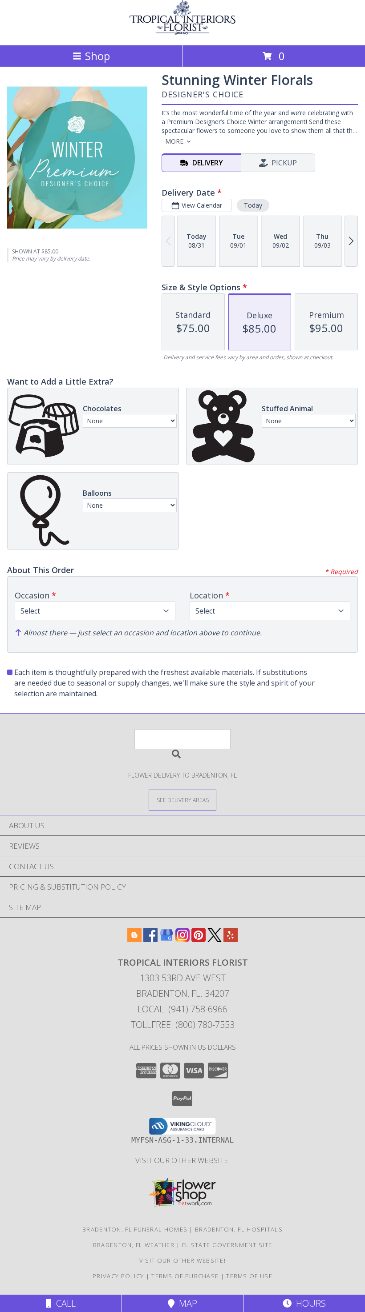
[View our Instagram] (182, 939)
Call (64, 1303)
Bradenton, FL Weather (133, 1245)
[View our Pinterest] (198, 939)
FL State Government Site (227, 1245)
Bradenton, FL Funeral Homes (134, 1229)
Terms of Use (249, 1276)
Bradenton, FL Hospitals (239, 1229)
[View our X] (214, 939)
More (174, 141)
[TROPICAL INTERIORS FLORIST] (182, 32)
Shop (97, 55)
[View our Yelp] (230, 939)
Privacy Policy (118, 1276)
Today (253, 205)
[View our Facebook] (150, 939)
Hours (309, 1303)
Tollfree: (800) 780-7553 (183, 1025)
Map (185, 1303)
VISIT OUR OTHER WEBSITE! (182, 1160)
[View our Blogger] (134, 939)
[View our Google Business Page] (166, 939)
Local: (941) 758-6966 (182, 1009)
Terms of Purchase (185, 1276)
